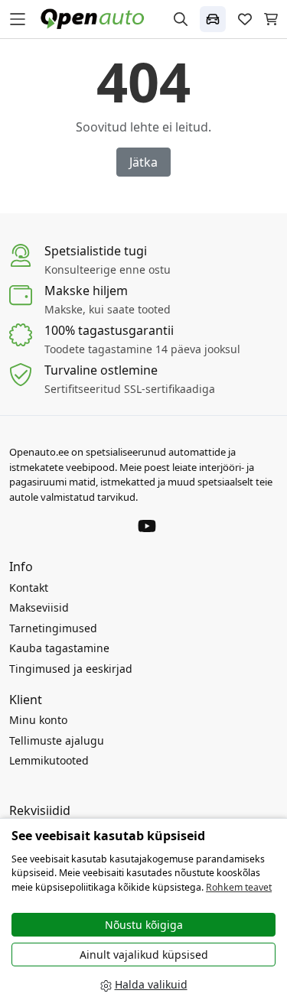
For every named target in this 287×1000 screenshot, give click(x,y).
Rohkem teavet (239, 887)
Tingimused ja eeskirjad (70, 668)
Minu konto (38, 720)
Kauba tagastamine (59, 648)
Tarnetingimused (53, 628)
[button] (213, 19)
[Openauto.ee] (96, 18)
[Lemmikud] (245, 19)
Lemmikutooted (49, 760)
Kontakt (28, 587)
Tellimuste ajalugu (56, 740)
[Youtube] (147, 525)
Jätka (143, 162)
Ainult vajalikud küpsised (144, 954)
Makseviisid (39, 607)
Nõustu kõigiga (144, 924)
